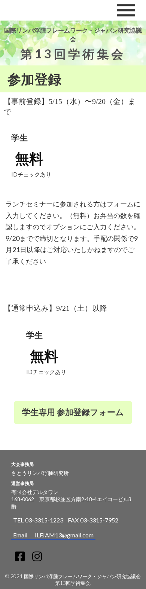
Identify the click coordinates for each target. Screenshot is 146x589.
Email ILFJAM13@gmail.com (53, 535)
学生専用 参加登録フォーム (73, 412)
